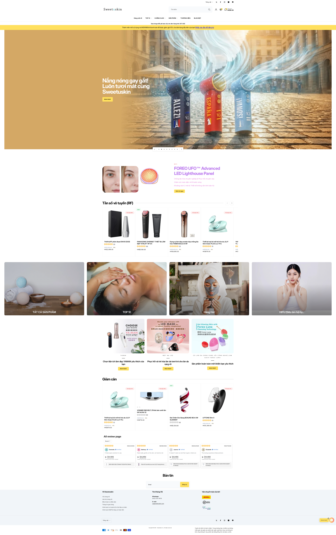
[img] (108, 244)
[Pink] (139, 407)
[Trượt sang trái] (227, 203)
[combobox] (190, 9)
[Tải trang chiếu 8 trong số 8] (177, 149)
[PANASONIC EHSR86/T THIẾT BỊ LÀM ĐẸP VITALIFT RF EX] (152, 235)
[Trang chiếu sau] (181, 149)
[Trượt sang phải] (232, 203)
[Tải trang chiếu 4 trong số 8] (166, 149)
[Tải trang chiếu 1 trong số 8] (159, 149)
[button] (229, 9)
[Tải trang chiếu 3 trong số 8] (164, 149)
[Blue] (137, 407)
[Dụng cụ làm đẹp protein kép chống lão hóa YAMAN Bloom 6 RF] (184, 235)
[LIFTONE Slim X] (217, 411)
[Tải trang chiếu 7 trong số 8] (174, 149)
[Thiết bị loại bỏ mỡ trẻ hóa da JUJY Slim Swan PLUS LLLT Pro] (217, 235)
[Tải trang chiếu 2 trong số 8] (161, 149)
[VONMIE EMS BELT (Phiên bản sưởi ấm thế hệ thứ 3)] (152, 402)
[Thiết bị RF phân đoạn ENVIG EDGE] (119, 235)
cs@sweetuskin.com (158, 503)
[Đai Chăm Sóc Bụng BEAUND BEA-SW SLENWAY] (184, 411)
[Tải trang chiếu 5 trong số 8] (169, 149)
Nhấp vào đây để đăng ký (204, 27)
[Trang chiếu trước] (155, 149)
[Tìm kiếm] (209, 9)
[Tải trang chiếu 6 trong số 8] (172, 149)
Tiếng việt (208, 2)
